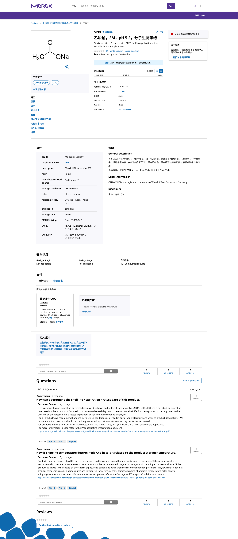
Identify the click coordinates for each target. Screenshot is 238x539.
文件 (33, 114)
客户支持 (59, 322)
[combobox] (122, 6)
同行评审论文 (37, 123)
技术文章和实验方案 (41, 119)
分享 (161, 32)
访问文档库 (86, 311)
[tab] (37, 23)
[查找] (171, 6)
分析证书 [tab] (43, 280)
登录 (107, 62)
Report (72, 441)
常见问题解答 (37, 128)
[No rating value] (100, 51)
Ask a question (132, 51)
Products (34, 23)
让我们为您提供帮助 (180, 57)
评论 (33, 132)
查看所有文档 (39, 89)
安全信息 (35, 110)
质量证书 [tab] (58, 280)
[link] (44, 364)
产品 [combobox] (74, 6)
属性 (33, 101)
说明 (33, 105)
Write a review (116, 51)
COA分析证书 (41, 82)
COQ (54, 82)
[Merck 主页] (41, 6)
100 (67, 162)
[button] (200, 15)
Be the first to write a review (56, 526)
